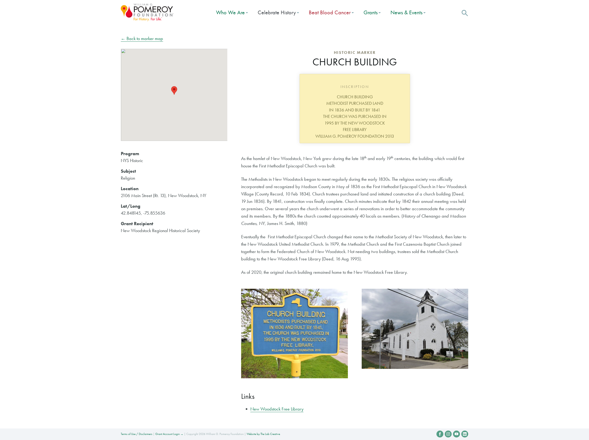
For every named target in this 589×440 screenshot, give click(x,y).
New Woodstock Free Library (276, 409)
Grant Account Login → (169, 434)
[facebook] (439, 434)
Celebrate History (277, 12)
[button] (464, 12)
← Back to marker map (142, 38)
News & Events (406, 12)
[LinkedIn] (464, 434)
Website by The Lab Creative (263, 434)
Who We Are (230, 12)
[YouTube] (456, 434)
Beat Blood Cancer (330, 12)
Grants (371, 12)
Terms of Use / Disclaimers (136, 434)
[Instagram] (448, 434)
